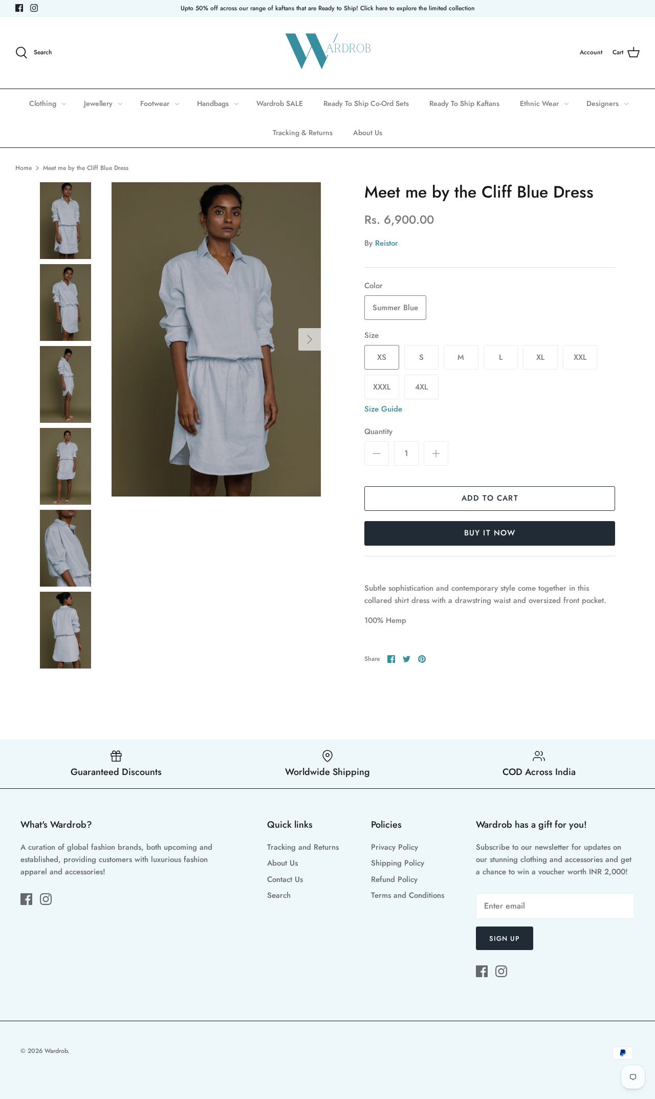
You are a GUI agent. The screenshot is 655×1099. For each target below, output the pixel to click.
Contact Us (285, 879)
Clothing (42, 103)
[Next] (309, 339)
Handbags (213, 103)
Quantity (378, 431)
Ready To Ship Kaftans (464, 103)
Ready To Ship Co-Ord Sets (366, 103)
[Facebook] (19, 8)
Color (373, 286)
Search (279, 895)
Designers (602, 103)
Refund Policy (394, 879)
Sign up (504, 938)
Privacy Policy (394, 847)
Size (371, 335)
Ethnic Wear (539, 103)
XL (540, 357)
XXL (580, 357)
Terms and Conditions (407, 895)
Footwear (154, 103)
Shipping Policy (397, 863)
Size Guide (383, 409)
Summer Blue (395, 307)
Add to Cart (490, 498)
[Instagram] (34, 8)
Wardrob (56, 1050)
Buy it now (490, 532)
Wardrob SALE (279, 103)
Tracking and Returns (303, 847)
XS (381, 357)
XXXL (381, 387)
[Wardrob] (327, 52)
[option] (216, 339)
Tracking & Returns (303, 132)
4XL (421, 387)
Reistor (386, 243)
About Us (367, 132)
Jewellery (98, 103)
